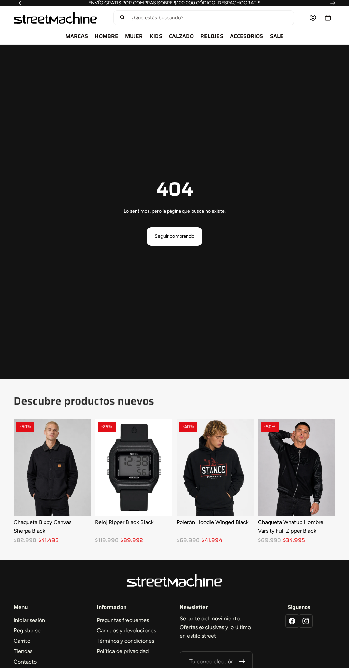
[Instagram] (306, 621)
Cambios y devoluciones (126, 630)
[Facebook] (292, 621)
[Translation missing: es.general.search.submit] (122, 18)
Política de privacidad (123, 651)
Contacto (25, 661)
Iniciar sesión (29, 620)
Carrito (22, 641)
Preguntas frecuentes (123, 620)
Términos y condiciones (125, 641)
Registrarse (27, 630)
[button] (203, 17)
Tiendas (23, 651)
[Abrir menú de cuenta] (312, 17)
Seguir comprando (174, 236)
